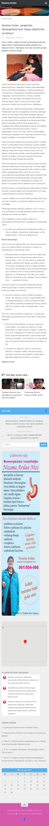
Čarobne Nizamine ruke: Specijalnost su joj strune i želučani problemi (12, 395)
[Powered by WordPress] (16, 814)
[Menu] (46, 3)
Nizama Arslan (9, 3)
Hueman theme (36, 814)
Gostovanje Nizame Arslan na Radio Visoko (21, 727)
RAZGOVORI (7, 19)
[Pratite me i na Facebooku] (45, 411)
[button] (25, 642)
